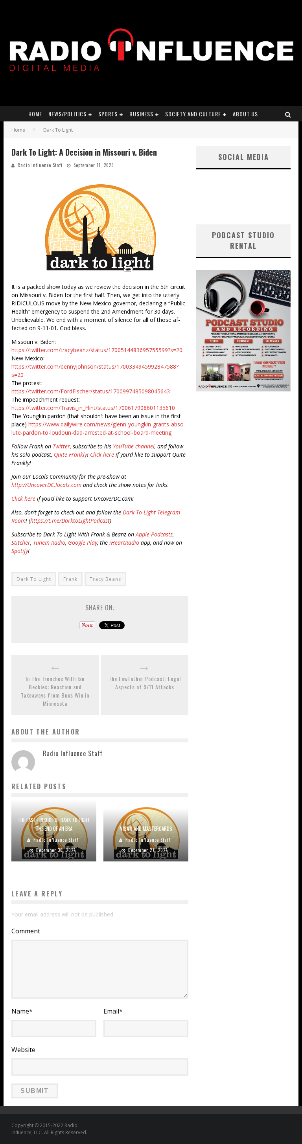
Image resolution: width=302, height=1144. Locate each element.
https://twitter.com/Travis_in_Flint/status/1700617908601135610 (93, 407)
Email (113, 1011)
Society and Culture (193, 114)
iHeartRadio (124, 542)
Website (23, 1049)
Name (22, 1011)
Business (141, 114)
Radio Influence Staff (40, 165)
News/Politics (67, 114)
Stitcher (20, 542)
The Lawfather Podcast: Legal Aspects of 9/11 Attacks (145, 682)
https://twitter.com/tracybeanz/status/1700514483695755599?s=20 (96, 350)
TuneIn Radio (49, 542)
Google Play (82, 542)
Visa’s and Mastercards (146, 828)
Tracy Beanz (105, 579)
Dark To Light (34, 579)
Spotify (19, 551)
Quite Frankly (70, 454)
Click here (102, 454)
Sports (108, 114)
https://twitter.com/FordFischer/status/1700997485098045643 (90, 391)
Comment (25, 931)
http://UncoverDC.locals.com (46, 484)
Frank (70, 579)
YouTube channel (134, 446)
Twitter (61, 446)
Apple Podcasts (154, 534)
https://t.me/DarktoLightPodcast (70, 520)
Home (35, 114)
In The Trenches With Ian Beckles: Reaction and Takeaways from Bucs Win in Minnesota (55, 690)
